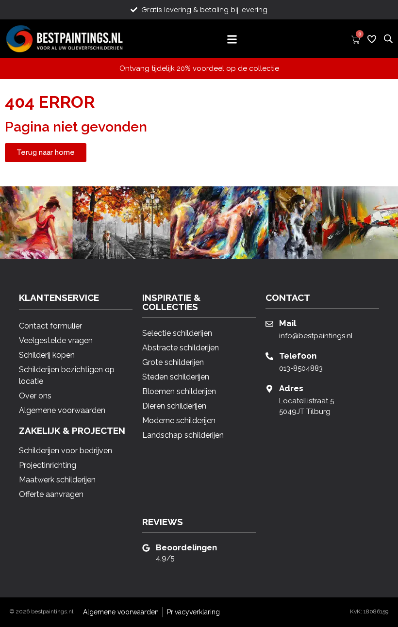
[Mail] (269, 324)
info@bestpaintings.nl (316, 335)
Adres (291, 388)
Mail (287, 323)
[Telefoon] (269, 356)
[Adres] (269, 389)
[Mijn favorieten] (371, 38)
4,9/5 (165, 558)
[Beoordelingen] (146, 548)
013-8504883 (301, 368)
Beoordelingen (186, 547)
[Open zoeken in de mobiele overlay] (388, 37)
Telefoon (297, 356)
